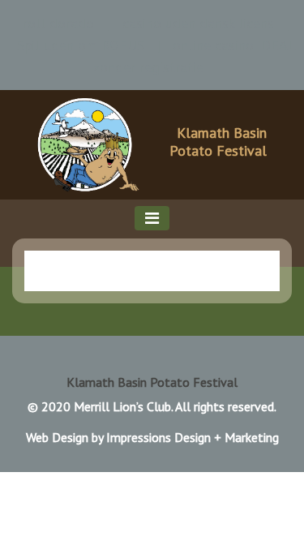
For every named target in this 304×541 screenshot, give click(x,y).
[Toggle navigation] (152, 218)
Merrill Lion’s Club (122, 406)
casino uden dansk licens (198, 23)
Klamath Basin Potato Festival (218, 141)
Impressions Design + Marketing (192, 437)
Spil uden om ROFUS (80, 45)
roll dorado (58, 23)
